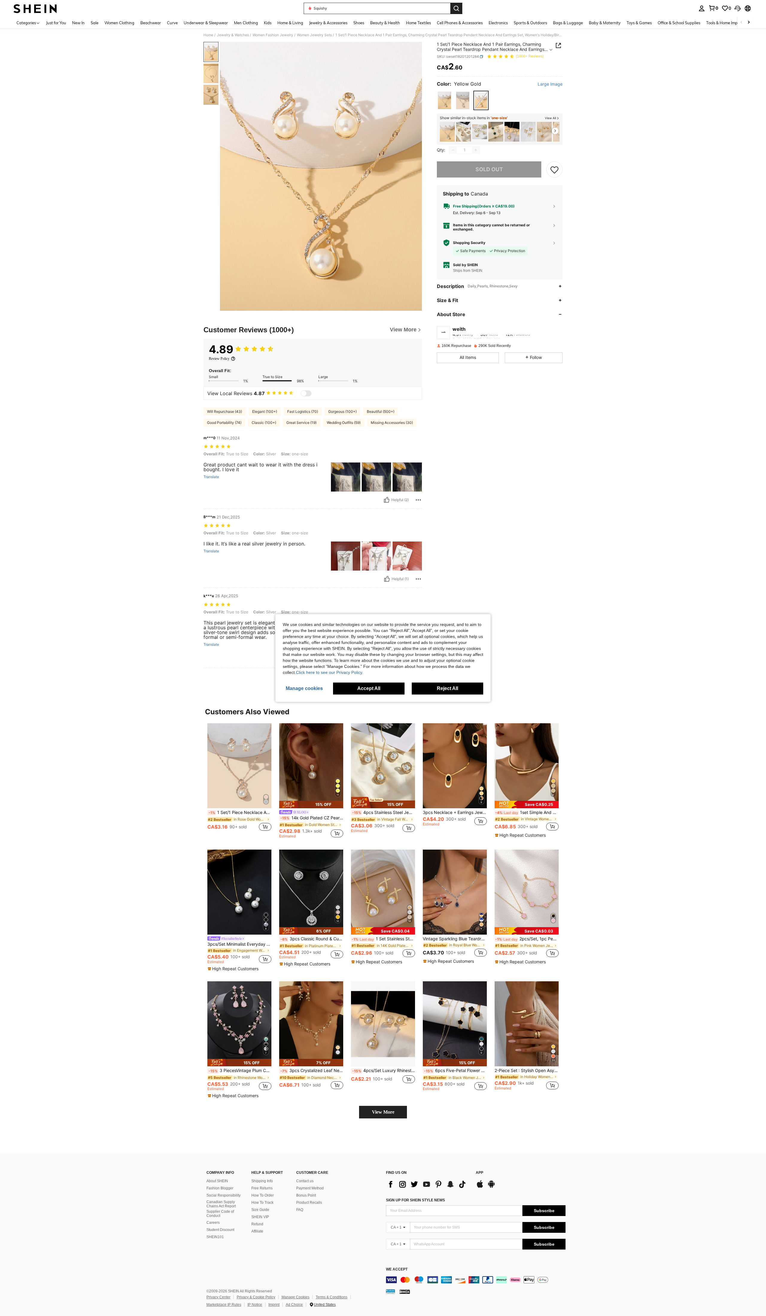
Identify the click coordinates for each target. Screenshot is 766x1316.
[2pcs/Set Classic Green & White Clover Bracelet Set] (495, 132)
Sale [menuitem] (94, 22)
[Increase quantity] (476, 150)
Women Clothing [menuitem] (119, 22)
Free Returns (262, 1188)
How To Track (262, 1202)
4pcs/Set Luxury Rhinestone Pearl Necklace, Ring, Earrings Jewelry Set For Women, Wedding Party (383, 1070)
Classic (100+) (264, 422)
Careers (213, 1223)
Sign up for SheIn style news (415, 1200)
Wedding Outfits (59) (344, 422)
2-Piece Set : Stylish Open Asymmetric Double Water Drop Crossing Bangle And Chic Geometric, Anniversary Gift (527, 1070)
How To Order (262, 1195)
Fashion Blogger (219, 1188)
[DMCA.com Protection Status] (404, 1291)
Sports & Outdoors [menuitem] (530, 22)
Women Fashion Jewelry (273, 35)
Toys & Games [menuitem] (639, 22)
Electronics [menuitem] (498, 22)
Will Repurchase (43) (224, 411)
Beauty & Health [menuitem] (385, 22)
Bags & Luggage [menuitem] (568, 22)
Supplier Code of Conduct (220, 1213)
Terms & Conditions (331, 1297)
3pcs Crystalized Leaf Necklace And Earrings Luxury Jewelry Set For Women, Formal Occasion (311, 1070)
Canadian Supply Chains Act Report (221, 1204)
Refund (257, 1224)
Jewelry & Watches (233, 35)
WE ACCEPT (397, 1269)
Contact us (305, 1181)
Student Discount (220, 1230)
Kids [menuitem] (267, 22)
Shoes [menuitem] (358, 22)
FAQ (299, 1210)
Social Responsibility (223, 1195)
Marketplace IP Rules (223, 1305)
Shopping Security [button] (469, 243)
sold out (489, 169)
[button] (737, 8)
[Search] (456, 8)
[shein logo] (35, 8)
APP (479, 1173)
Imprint (273, 1305)
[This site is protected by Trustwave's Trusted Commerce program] (390, 1291)
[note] (311, 804)
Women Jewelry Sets (314, 35)
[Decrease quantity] (453, 150)
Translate (211, 477)
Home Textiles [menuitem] (418, 22)
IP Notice (254, 1305)
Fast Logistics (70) (302, 411)
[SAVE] (554, 169)
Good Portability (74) (224, 422)
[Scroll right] (749, 22)
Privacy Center (218, 1297)
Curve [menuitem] (172, 22)
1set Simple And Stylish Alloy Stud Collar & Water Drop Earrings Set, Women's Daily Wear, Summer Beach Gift (527, 812)
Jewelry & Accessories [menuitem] (328, 22)
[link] (713, 8)
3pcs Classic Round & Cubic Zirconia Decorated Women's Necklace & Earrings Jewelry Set (311, 938)
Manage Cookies (295, 1297)
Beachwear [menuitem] (150, 22)
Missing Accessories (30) (392, 422)
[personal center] (701, 8)
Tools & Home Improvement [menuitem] (730, 22)
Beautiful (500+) (380, 411)
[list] (428, 1184)
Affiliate (257, 1231)
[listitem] (447, 132)
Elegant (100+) (264, 411)
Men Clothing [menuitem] (246, 22)
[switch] (306, 393)
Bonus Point (306, 1195)
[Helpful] (386, 500)
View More (383, 1112)
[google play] (491, 1187)
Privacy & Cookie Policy (256, 1297)
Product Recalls (309, 1202)
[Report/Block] (418, 500)
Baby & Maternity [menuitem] (605, 22)
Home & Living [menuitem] (290, 22)
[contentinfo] (476, 1279)
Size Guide (260, 1210)
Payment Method (310, 1188)
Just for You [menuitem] (56, 22)
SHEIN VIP (260, 1217)
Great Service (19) (301, 422)
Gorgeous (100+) (342, 411)
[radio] (444, 100)
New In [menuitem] (78, 22)
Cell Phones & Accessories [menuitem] (460, 22)
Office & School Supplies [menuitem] (679, 22)
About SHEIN (217, 1181)
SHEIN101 (215, 1237)
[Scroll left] (741, 22)
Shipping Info (262, 1181)
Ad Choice (294, 1305)
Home (208, 35)
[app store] (480, 1187)
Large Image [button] (550, 84)
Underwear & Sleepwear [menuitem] (206, 22)
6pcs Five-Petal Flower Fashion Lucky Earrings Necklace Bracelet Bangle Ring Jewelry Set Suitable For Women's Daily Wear (455, 1070)
